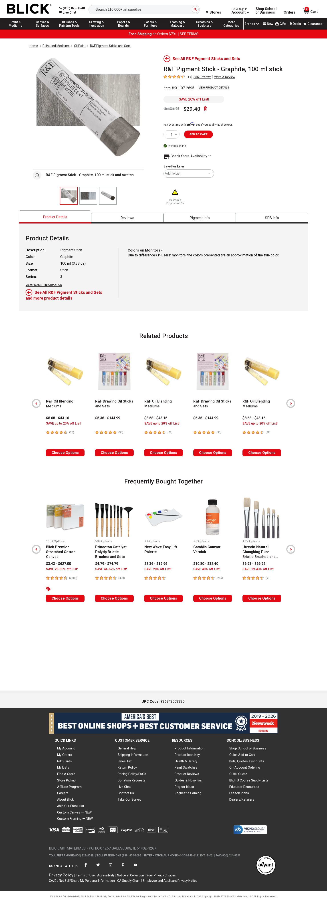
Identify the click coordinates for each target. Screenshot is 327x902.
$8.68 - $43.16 (57, 418)
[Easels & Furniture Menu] (151, 29)
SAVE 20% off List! (194, 99)
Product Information (189, 748)
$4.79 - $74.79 (106, 564)
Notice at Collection (130, 875)
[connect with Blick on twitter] (98, 868)
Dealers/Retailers (241, 799)
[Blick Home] (29, 9)
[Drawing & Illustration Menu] (97, 29)
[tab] (55, 216)
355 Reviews (202, 77)
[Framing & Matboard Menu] (178, 29)
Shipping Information (133, 755)
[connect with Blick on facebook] (85, 868)
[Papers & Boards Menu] (123, 29)
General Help (127, 748)
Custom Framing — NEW (75, 819)
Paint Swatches (186, 767)
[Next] (290, 403)
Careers (63, 793)
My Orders (64, 755)
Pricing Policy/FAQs (132, 774)
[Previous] (36, 403)
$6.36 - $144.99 (107, 418)
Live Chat (124, 787)
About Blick (65, 799)
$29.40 (192, 109)
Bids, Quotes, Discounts (246, 761)
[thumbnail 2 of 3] (88, 196)
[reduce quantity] (167, 134)
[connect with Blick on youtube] (135, 868)
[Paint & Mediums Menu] (16, 29)
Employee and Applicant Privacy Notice (170, 880)
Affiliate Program (69, 787)
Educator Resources (244, 787)
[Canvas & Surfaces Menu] (42, 29)
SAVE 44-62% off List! (111, 569)
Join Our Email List (70, 806)
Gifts (283, 24)
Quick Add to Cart (242, 755)
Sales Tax (125, 761)
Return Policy (127, 767)
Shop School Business (266, 10)
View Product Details (214, 87)
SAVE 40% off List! (206, 569)
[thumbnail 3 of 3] (108, 196)
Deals (297, 24)
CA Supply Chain (128, 880)
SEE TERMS (189, 34)
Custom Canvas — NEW (74, 812)
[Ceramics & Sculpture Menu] (204, 29)
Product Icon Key (187, 755)
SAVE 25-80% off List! (62, 569)
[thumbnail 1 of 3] (69, 196)
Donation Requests (131, 780)
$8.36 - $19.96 (155, 564)
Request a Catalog (188, 793)
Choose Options (65, 453)
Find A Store (66, 774)
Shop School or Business (247, 748)
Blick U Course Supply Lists (248, 780)
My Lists (63, 767)
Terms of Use (85, 875)
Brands (249, 24)
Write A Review (224, 77)
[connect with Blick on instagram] (110, 868)
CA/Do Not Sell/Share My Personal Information (82, 880)
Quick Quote (238, 774)
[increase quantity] (176, 134)
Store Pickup (66, 780)
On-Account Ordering (244, 767)
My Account (66, 748)
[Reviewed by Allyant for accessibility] (266, 865)
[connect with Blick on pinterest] (123, 868)
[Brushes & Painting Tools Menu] (70, 29)
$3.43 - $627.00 (58, 564)
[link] (67, 12)
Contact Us (126, 793)
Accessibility (106, 875)
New (270, 24)
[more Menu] (231, 29)
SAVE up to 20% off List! (63, 423)
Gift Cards (64, 761)
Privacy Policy (61, 875)
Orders (290, 12)
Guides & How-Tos (188, 780)
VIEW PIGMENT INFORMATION (44, 284)
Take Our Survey (129, 799)
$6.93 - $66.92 (253, 564)
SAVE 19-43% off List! (258, 569)
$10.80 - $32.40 (205, 564)
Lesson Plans (239, 793)
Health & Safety (186, 761)
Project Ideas (184, 787)
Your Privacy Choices (161, 875)
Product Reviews (187, 774)
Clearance (314, 24)
